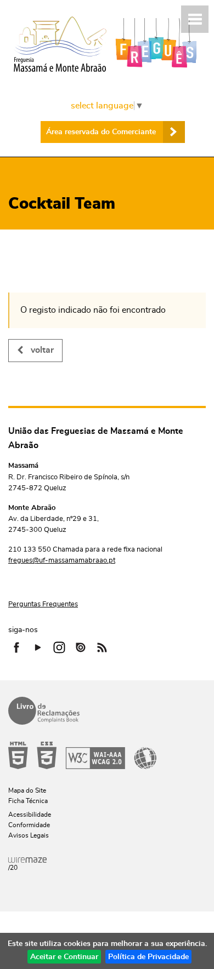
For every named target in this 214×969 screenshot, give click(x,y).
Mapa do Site (27, 790)
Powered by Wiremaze (27, 860)
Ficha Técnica (28, 801)
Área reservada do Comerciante (101, 132)
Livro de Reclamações (44, 711)
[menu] (195, 19)
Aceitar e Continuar (64, 957)
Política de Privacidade (148, 957)
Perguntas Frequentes (43, 604)
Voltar (42, 350)
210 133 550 (29, 549)
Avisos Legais (28, 835)
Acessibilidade (82, 755)
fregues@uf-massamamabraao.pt (61, 560)
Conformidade (29, 825)
